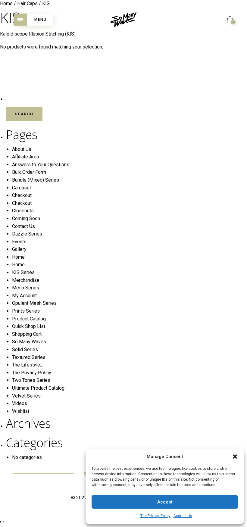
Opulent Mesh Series (34, 303)
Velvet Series (26, 396)
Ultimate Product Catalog (38, 388)
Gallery (19, 249)
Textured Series (28, 357)
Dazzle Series (27, 234)
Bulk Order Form (29, 172)
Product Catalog (29, 319)
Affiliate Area (25, 157)
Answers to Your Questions (40, 164)
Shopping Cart (27, 334)
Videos (19, 403)
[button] (235, 457)
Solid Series (25, 349)
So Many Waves (29, 342)
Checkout (22, 195)
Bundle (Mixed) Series (35, 180)
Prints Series (26, 311)
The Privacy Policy (155, 516)
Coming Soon (26, 218)
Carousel (21, 188)
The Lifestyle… (27, 365)
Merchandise (25, 280)
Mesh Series (25, 288)
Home (18, 257)
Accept (165, 502)
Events (19, 242)
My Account (24, 295)
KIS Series (23, 272)
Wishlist (20, 411)
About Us (21, 149)
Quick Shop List (28, 326)
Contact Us (183, 516)
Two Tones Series (31, 380)
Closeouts (23, 211)
